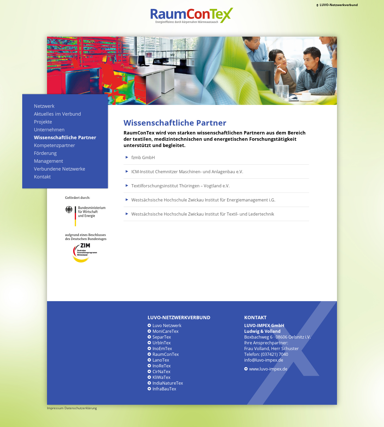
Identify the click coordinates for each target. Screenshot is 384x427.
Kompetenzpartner (54, 145)
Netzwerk (44, 106)
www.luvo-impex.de (268, 369)
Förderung (45, 153)
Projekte (43, 121)
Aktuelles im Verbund (57, 113)
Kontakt (42, 176)
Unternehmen (49, 129)
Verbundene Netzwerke (59, 168)
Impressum (55, 408)
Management (48, 161)
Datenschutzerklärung (81, 408)
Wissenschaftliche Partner (65, 137)
